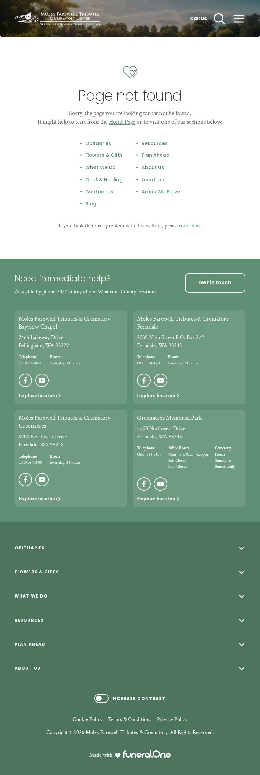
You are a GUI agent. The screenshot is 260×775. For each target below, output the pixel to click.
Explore (38, 395)
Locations (154, 180)
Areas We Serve (161, 192)
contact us (189, 225)
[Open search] (219, 18)
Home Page (122, 122)
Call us (198, 19)
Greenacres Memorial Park (169, 418)
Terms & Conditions (129, 719)
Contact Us (99, 192)
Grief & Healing (104, 180)
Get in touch (215, 282)
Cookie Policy (87, 719)
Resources (155, 144)
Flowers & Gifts (104, 155)
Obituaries (98, 144)
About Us (153, 168)
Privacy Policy (172, 719)
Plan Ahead (156, 155)
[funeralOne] (147, 754)
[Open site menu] (238, 18)
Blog (90, 204)
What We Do (100, 168)
